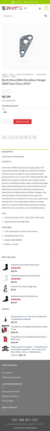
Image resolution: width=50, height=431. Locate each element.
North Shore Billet (25, 74)
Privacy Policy (7, 401)
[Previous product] (9, 91)
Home (4, 74)
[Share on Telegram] (35, 137)
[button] (25, 8)
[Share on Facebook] (8, 137)
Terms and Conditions (11, 391)
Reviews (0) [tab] (6, 162)
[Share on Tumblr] (30, 137)
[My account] (40, 8)
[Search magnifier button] (45, 15)
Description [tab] (7, 152)
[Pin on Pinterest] (22, 137)
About (32, 424)
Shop (11, 74)
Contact (39, 424)
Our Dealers (7, 372)
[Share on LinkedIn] (26, 137)
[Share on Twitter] (13, 137)
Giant (14, 76)
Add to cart (22, 122)
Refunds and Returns (10, 396)
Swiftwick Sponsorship (11, 377)
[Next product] (4, 91)
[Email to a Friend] (17, 137)
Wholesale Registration (17, 424)
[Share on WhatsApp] (4, 137)
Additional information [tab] (13, 157)
